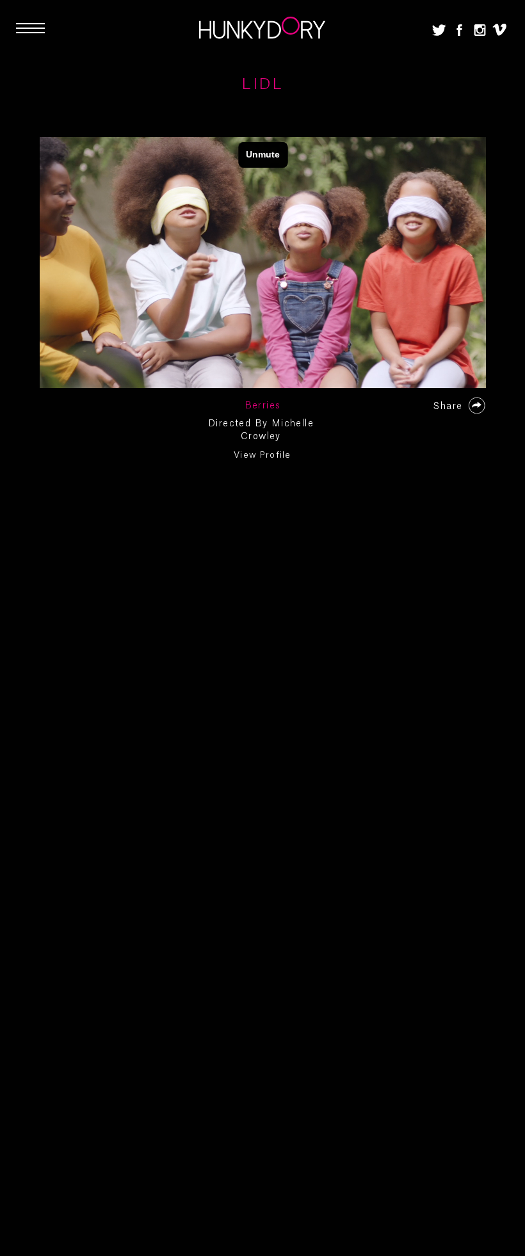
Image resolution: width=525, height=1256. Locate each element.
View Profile (262, 455)
